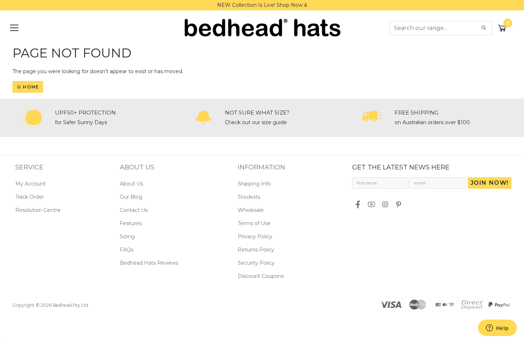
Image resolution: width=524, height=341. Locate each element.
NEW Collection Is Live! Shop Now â (262, 5)
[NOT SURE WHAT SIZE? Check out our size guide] (203, 117)
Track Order (29, 197)
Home (30, 87)
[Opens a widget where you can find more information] (497, 328)
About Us (131, 183)
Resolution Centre (38, 210)
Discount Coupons (261, 276)
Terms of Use (254, 223)
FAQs (126, 249)
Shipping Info (254, 183)
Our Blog (131, 197)
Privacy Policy (255, 236)
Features (131, 223)
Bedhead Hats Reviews (149, 263)
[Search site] (484, 28)
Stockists (249, 197)
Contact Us (134, 210)
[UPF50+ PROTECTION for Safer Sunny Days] (33, 117)
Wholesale (251, 210)
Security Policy (256, 263)
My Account (30, 183)
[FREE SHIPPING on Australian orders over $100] (373, 117)
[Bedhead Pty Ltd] (262, 27)
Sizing (127, 236)
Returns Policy (256, 249)
